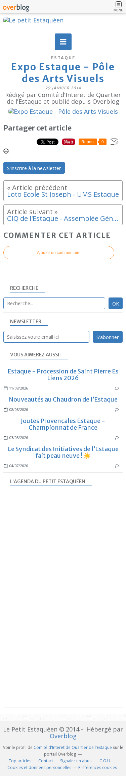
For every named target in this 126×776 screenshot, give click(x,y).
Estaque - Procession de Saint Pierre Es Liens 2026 (63, 374)
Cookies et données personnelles (39, 767)
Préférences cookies (97, 767)
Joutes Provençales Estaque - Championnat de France (63, 424)
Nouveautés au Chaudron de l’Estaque (63, 399)
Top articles (20, 761)
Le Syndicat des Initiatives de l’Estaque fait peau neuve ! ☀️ (63, 452)
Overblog (63, 736)
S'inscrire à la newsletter (34, 168)
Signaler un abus (76, 761)
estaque (63, 57)
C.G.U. (105, 761)
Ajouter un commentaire (59, 252)
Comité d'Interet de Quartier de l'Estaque (73, 747)
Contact (45, 761)
